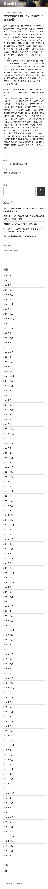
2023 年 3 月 (8, 457)
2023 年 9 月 (8, 443)
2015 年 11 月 (8, 841)
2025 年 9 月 (8, 328)
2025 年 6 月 (8, 342)
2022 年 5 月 (8, 505)
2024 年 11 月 (8, 376)
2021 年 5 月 (8, 548)
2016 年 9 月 (8, 798)
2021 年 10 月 (8, 524)
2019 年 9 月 (8, 639)
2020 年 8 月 (8, 592)
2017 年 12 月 (8, 735)
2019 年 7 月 (8, 649)
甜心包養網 (13, 89)
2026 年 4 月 (8, 294)
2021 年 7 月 (8, 539)
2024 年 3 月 (8, 414)
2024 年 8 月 (8, 390)
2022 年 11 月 (8, 476)
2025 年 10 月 (8, 323)
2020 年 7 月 (8, 596)
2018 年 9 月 (8, 697)
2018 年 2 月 (8, 726)
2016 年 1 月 (8, 831)
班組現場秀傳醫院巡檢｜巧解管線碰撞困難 (20, 236)
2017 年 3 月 (8, 778)
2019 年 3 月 (8, 668)
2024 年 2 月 (8, 419)
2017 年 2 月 (8, 783)
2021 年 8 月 (8, 534)
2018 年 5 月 (8, 711)
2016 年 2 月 (8, 826)
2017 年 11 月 (8, 740)
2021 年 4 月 (8, 553)
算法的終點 (10, 4)
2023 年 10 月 (8, 438)
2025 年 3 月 (8, 357)
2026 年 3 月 (8, 299)
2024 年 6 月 (8, 400)
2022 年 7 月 (8, 496)
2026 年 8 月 (8, 275)
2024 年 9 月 (8, 385)
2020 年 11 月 (8, 577)
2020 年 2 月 (8, 620)
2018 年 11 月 (8, 687)
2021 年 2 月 (8, 563)
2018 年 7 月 (8, 702)
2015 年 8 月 (8, 855)
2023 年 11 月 (8, 433)
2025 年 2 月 (8, 361)
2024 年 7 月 (8, 395)
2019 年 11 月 (8, 630)
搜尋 (5, 184)
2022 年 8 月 (8, 491)
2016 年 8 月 (8, 802)
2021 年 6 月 (8, 544)
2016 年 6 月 (8, 807)
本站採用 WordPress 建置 (12, 883)
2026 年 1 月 (8, 309)
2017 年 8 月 (8, 754)
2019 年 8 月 (8, 644)
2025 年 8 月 (8, 333)
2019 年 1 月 (8, 678)
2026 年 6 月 (8, 285)
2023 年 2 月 (8, 462)
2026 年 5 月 (8, 290)
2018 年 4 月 (8, 716)
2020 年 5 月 (8, 606)
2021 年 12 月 (8, 515)
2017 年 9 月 (8, 750)
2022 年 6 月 (8, 500)
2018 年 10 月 (8, 692)
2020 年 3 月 (8, 615)
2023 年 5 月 (8, 448)
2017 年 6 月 (8, 764)
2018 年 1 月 (8, 730)
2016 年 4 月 (8, 817)
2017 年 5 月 (8, 769)
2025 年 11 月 (8, 318)
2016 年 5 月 (8, 812)
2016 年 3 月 (8, 822)
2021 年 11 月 (8, 520)
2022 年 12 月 (8, 472)
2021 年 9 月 (8, 529)
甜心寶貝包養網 (13, 139)
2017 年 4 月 (8, 774)
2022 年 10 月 (8, 481)
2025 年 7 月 (8, 337)
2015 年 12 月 (8, 836)
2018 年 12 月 (8, 683)
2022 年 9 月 (8, 486)
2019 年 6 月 (8, 654)
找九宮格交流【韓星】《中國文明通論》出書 (20, 223)
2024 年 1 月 (8, 424)
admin (20, 12)
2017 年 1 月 (8, 788)
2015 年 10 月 (8, 846)
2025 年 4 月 (8, 352)
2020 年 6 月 (8, 601)
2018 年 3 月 (8, 721)
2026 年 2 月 (8, 304)
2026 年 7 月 (8, 280)
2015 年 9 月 (8, 850)
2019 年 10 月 (8, 635)
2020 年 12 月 (8, 572)
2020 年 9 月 (8, 587)
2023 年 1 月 (8, 467)
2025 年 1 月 (8, 366)
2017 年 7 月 (8, 759)
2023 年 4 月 (8, 453)
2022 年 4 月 (8, 510)
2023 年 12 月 (8, 429)
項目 (5, 870)
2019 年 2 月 (8, 673)
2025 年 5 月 (8, 347)
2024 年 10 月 (8, 381)
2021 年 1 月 (8, 568)
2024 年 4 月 (8, 409)
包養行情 (27, 25)
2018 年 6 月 (8, 707)
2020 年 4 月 (8, 611)
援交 (19, 40)
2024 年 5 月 (8, 405)
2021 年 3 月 (8, 558)
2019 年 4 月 (8, 663)
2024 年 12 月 (8, 371)
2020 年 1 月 (8, 625)
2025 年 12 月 (8, 314)
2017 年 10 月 (8, 745)
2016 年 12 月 (8, 793)
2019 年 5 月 (8, 659)
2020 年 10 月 (8, 582)
